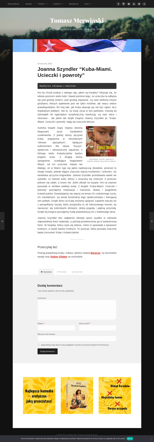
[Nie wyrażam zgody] (151, 438)
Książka (28, 4)
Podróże (41, 4)
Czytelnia (57, 4)
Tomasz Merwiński (77, 20)
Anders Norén (92, 435)
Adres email (85, 323)
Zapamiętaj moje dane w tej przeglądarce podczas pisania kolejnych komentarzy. (75, 345)
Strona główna (13, 4)
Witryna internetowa (46, 334)
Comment (42, 298)
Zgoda (130, 438)
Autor (87, 4)
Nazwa (41, 323)
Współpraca (73, 4)
